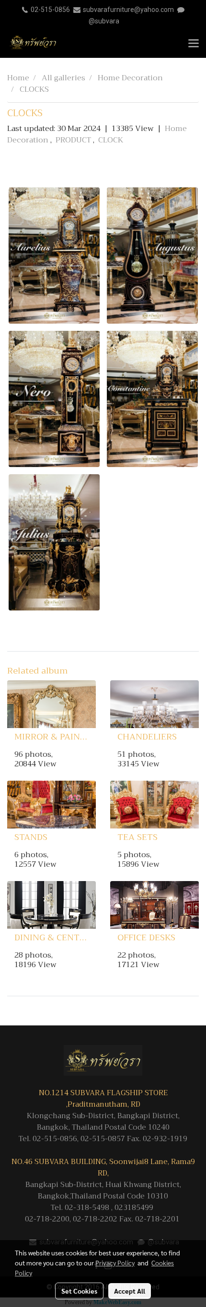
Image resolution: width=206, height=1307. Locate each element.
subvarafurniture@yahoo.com (128, 9)
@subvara (104, 21)
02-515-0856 (50, 9)
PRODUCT (74, 140)
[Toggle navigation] (193, 43)
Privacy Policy (115, 1262)
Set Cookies (79, 1290)
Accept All (129, 1290)
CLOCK (111, 140)
